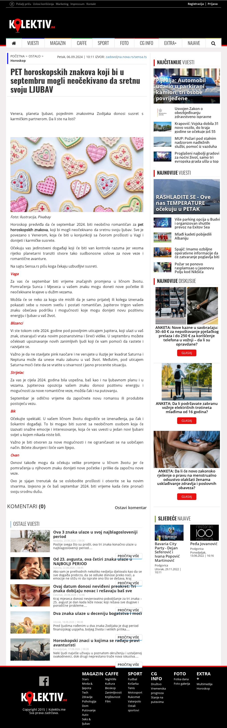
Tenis (131, 688)
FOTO (124, 43)
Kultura (110, 684)
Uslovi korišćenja (43, 4)
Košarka (133, 684)
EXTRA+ (170, 43)
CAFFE (82, 43)
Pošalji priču (23, 4)
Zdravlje (87, 697)
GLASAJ (187, 353)
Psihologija (89, 701)
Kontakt (91, 4)
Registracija (196, 4)
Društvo (156, 684)
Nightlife (110, 679)
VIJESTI (33, 43)
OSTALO (35, 56)
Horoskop (18, 60)
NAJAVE (194, 43)
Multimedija (204, 684)
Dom (85, 706)
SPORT (103, 43)
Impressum (77, 4)
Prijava (213, 4)
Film (108, 701)
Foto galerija (182, 684)
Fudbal (132, 679)
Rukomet (134, 697)
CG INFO (146, 43)
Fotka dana (181, 679)
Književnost (112, 697)
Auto (85, 715)
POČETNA (17, 56)
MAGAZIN (58, 43)
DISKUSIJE (176, 281)
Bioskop (110, 688)
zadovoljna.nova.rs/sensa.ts (126, 57)
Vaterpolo (134, 701)
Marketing (62, 4)
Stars (85, 679)
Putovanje (89, 710)
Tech (85, 692)
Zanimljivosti (113, 692)
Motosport (135, 692)
